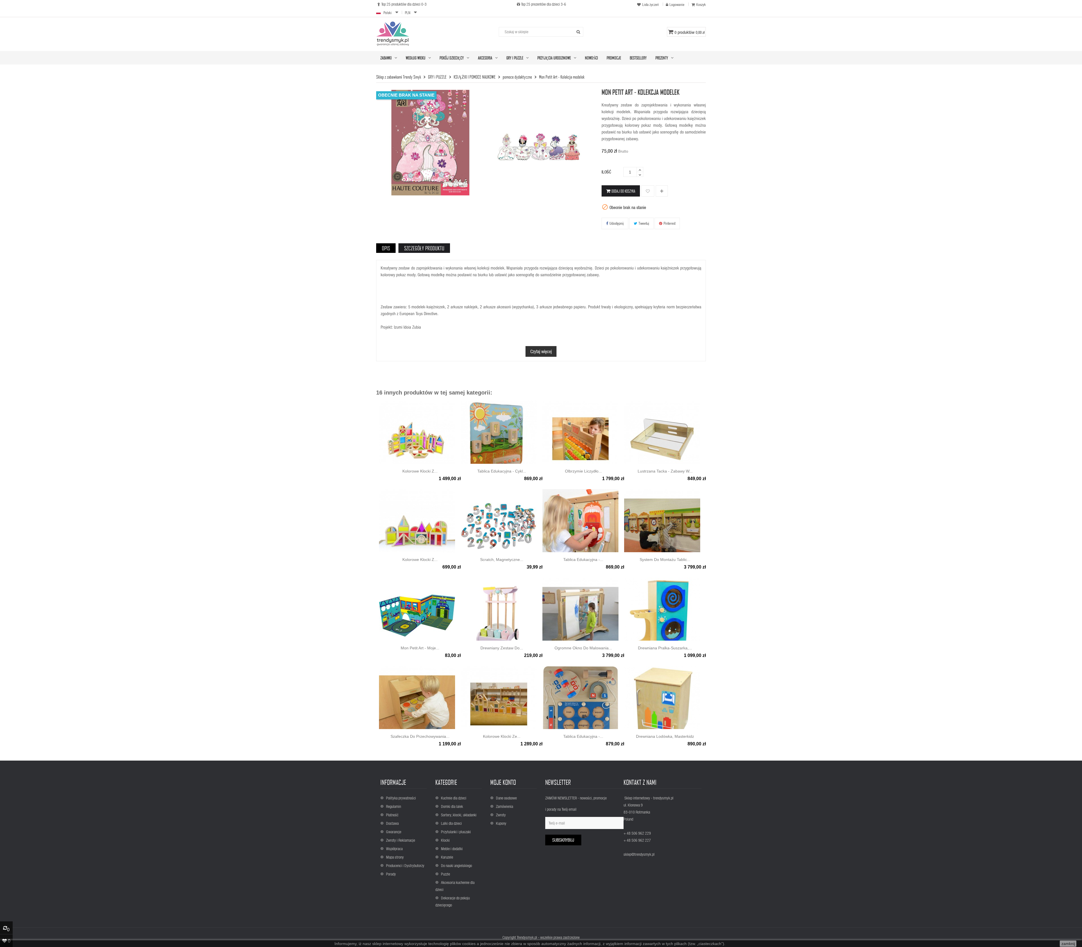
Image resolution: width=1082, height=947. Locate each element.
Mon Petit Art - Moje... (420, 648)
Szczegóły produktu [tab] (424, 248)
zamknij (1068, 943)
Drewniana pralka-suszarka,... (665, 648)
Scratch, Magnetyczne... (501, 559)
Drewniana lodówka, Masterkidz (665, 736)
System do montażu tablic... (665, 559)
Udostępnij (616, 223)
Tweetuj (643, 223)
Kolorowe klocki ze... (501, 736)
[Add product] (661, 191)
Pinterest (669, 223)
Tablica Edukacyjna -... (583, 559)
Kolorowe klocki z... (420, 471)
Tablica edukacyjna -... (583, 736)
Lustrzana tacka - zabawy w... (665, 471)
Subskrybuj (563, 840)
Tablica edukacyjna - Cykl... (501, 471)
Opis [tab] (386, 248)
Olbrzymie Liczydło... (583, 471)
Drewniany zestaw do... (501, 648)
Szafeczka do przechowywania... (420, 736)
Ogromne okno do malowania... (583, 648)
